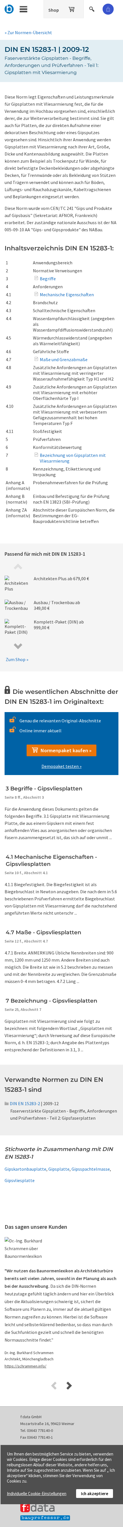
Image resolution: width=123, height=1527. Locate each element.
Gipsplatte (59, 1169)
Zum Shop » (17, 659)
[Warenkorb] (72, 8)
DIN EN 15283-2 (25, 1103)
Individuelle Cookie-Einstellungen (36, 1493)
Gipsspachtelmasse (91, 1169)
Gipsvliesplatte (20, 1180)
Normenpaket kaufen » (65, 750)
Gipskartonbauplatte (25, 1169)
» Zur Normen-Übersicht (28, 32)
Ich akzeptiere (94, 1493)
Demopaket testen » (61, 766)
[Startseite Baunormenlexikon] (9, 8)
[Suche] (92, 8)
